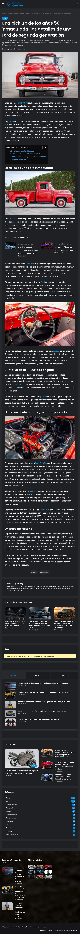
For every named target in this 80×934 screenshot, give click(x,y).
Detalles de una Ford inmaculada (24, 151)
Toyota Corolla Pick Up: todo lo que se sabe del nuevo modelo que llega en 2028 (39, 624)
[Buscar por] (77, 5)
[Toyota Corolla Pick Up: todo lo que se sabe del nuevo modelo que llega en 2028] (40, 613)
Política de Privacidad (71, 930)
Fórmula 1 (9, 828)
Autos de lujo (10, 808)
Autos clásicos (11, 818)
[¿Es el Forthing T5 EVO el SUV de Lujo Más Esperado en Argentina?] (40, 877)
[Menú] (3, 5)
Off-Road (9, 831)
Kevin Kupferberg (8, 49)
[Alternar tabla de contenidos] (43, 147)
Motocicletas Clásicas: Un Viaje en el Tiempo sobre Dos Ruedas (21, 772)
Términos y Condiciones (55, 930)
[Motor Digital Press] (15, 4)
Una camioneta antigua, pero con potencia (28, 157)
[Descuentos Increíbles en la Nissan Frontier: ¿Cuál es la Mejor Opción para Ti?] (48, 877)
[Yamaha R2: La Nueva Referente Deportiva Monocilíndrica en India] (47, 777)
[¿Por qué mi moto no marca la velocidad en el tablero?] (10, 722)
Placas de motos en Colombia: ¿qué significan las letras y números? (44, 702)
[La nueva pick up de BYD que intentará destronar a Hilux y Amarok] (10, 686)
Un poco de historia (19, 159)
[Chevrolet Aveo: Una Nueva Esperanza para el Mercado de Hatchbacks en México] (47, 765)
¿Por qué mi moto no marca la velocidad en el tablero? (39, 719)
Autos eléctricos (11, 804)
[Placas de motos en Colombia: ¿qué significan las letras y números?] (10, 704)
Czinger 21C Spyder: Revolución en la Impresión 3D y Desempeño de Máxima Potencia (64, 753)
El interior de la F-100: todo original (25, 154)
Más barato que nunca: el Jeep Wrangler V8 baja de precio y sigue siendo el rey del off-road (64, 624)
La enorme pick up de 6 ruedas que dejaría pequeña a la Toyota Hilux (44, 692)
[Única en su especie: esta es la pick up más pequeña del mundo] (10, 713)
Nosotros (43, 930)
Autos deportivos (11, 814)
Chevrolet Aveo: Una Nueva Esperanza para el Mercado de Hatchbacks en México (64, 765)
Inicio (5, 13)
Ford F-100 (22, 103)
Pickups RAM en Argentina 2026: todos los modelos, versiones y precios (15, 623)
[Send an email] (14, 49)
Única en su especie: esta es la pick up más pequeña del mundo (42, 711)
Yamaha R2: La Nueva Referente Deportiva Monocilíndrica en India (63, 777)
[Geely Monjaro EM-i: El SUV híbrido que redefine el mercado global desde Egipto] (32, 877)
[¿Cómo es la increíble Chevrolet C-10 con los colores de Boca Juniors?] (47, 245)
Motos (8, 801)
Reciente (38, 675)
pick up (10, 121)
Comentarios (64, 675)
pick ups (44, 572)
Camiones (9, 821)
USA (7, 824)
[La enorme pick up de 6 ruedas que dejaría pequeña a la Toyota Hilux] (10, 695)
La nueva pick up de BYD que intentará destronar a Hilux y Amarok (43, 683)
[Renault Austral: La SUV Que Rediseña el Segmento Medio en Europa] (40, 872)
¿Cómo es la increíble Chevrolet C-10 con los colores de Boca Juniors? (64, 247)
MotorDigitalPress (12, 834)
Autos (8, 798)
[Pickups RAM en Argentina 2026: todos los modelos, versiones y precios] (15, 613)
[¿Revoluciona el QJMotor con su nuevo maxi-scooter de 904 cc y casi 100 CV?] (48, 872)
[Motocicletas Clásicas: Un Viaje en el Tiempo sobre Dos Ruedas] (32, 867)
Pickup (10, 13)
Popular (14, 675)
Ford (43, 282)
